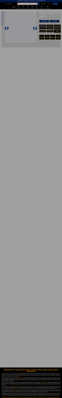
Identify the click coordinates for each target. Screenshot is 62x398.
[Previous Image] (6, 28)
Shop (6, 3)
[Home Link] (12, 4)
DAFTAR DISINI (44, 21)
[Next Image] (35, 28)
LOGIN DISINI (54, 21)
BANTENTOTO (23, 373)
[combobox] (27, 4)
